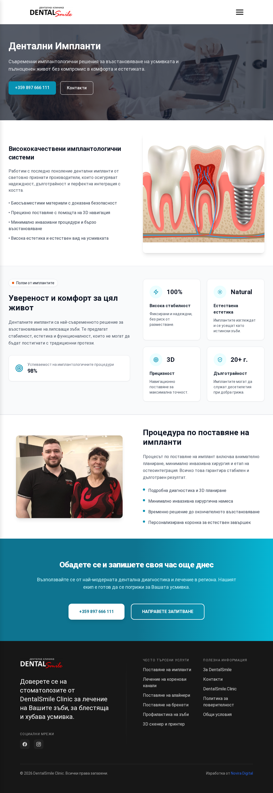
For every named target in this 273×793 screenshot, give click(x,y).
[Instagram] (38, 744)
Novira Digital (242, 773)
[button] (239, 12)
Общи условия (217, 714)
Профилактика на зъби (166, 714)
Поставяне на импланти (167, 669)
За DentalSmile (217, 669)
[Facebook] (25, 744)
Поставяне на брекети (165, 704)
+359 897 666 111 (32, 87)
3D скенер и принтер (164, 724)
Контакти (77, 87)
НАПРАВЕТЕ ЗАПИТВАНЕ (167, 611)
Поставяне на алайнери (166, 695)
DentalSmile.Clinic (220, 688)
